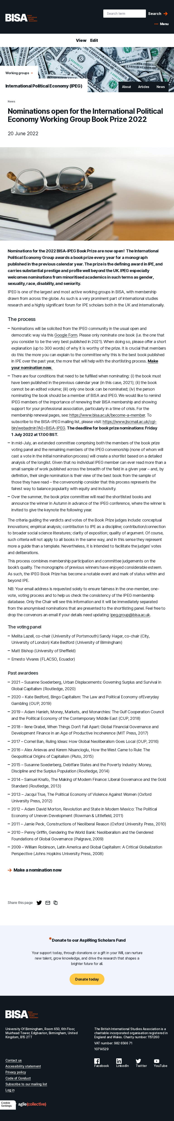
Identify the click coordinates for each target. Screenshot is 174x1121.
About (126, 87)
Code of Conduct (18, 1078)
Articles (143, 87)
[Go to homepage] (21, 1014)
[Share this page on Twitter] (39, 902)
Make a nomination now (38, 870)
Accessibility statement (23, 1066)
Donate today (87, 979)
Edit (94, 40)
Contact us (13, 1060)
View (81, 40)
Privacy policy (15, 1072)
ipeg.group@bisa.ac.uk (130, 614)
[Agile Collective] (32, 1104)
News (161, 87)
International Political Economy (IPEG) (43, 86)
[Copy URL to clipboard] (55, 903)
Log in (9, 1090)
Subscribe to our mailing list (26, 1084)
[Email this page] (48, 903)
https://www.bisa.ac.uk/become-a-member (107, 415)
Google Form (65, 335)
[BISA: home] (28, 17)
